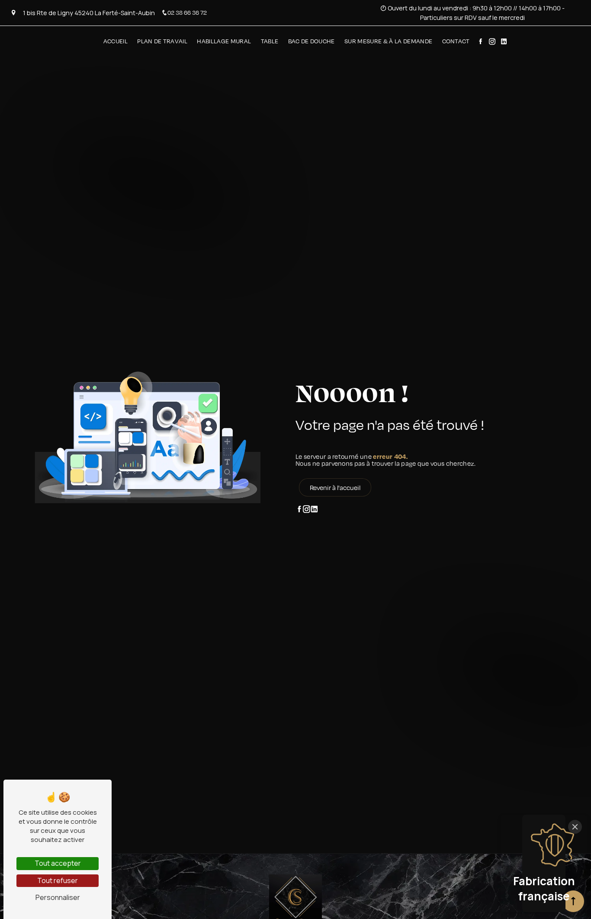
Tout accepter (58, 863)
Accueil (115, 41)
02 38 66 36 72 (187, 12)
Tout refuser (57, 880)
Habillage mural (224, 41)
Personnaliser (57, 897)
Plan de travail (162, 41)
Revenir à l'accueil (335, 487)
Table (270, 41)
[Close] (575, 827)
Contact (456, 41)
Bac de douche (311, 41)
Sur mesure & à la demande (388, 41)
